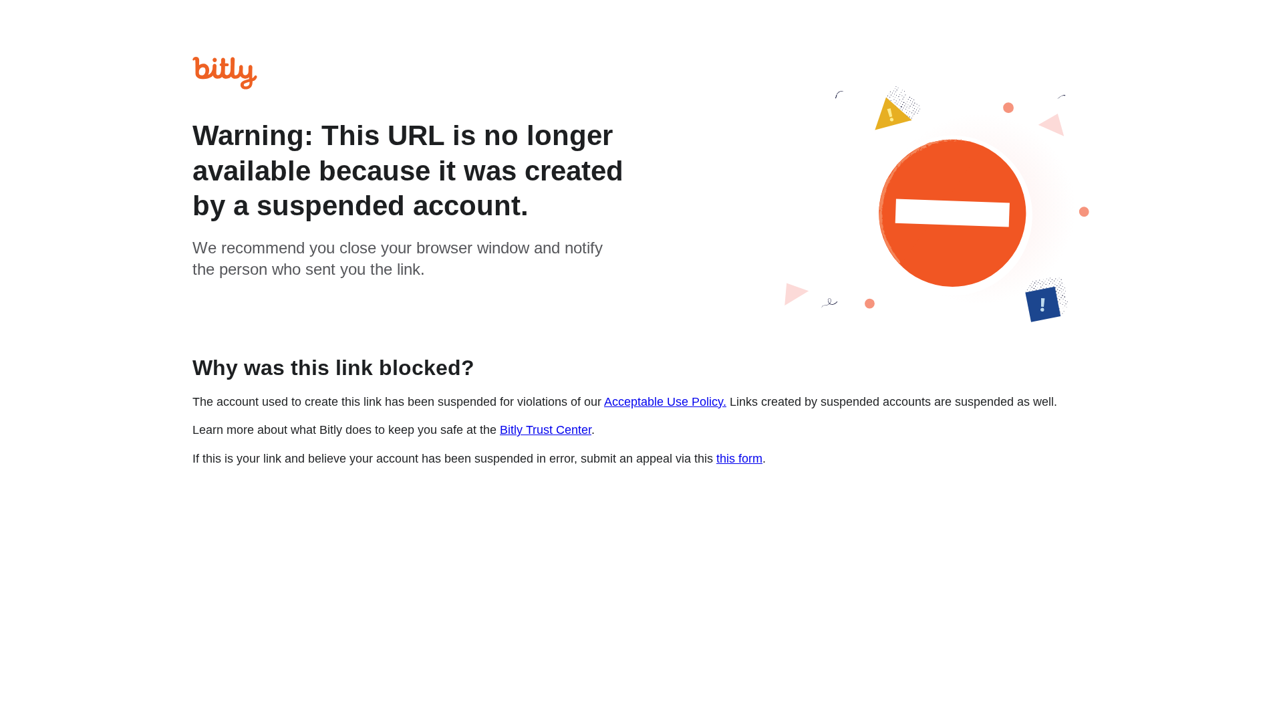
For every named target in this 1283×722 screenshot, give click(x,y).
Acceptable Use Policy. (665, 401)
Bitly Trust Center (545, 430)
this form (739, 458)
